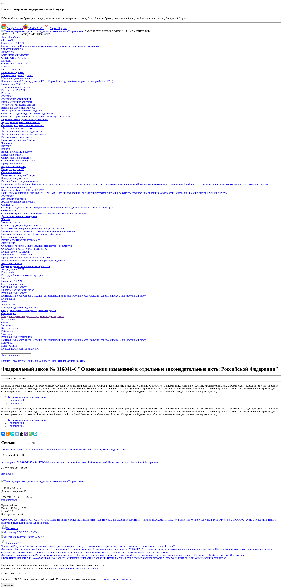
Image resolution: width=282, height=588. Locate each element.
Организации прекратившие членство (22, 125)
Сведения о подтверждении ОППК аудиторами (27, 113)
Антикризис (8, 242)
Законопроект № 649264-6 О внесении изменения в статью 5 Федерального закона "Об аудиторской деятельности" (65, 449)
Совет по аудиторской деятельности (21, 225)
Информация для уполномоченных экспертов (71, 184)
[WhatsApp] (31, 434)
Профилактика (88, 192)
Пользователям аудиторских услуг (20, 348)
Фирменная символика (14, 63)
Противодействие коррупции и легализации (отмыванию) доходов (38, 231)
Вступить (6, 145)
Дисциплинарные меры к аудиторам (21, 131)
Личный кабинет (10, 37)
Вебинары (7, 331)
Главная (5, 360)
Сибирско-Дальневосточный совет (126, 295)
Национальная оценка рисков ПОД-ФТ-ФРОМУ (28, 192)
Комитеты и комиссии (58, 46)
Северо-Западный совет (36, 295)
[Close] (2, 3)
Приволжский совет (61, 295)
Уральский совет (97, 295)
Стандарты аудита (11, 207)
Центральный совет (12, 295)
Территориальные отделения (112, 519)
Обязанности (8, 210)
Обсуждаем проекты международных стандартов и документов (36, 245)
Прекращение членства (14, 163)
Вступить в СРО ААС (13, 90)
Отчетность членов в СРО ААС (19, 160)
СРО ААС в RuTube (27, 532)
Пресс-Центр (8, 278)
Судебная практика (12, 237)
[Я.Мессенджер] (12, 434)
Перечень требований (67, 192)
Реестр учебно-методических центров (22, 275)
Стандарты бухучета (32, 207)
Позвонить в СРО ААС (14, 84)
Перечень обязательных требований (117, 184)
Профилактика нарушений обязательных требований (31, 234)
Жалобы (5, 219)
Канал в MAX (13, 543)
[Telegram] (17, 434)
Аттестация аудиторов (13, 198)
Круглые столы (9, 328)
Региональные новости (14, 292)
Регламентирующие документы (238, 184)
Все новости (8, 473)
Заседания (7, 325)
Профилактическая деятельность (202, 184)
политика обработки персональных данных (75, 568)
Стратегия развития (12, 49)
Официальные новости (14, 287)
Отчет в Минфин (10, 213)
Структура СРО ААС (13, 43)
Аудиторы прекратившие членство (20, 122)
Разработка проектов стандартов (96, 207)
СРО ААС (7, 40)
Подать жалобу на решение (16, 251)
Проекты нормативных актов (17, 289)
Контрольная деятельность (16, 178)
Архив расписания (11, 263)
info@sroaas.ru (9, 499)
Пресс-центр (18, 360)
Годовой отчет (9, 184)
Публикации (8, 298)
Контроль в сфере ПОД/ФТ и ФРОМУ (22, 190)
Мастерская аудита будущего (17, 75)
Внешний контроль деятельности (19, 181)
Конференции (9, 345)
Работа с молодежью (12, 72)
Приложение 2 (16, 403)
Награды (6, 60)
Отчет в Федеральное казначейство (40, 213)
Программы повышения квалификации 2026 (26, 257)
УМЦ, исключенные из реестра (18, 128)
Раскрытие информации (73, 213)
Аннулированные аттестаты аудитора (22, 110)
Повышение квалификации (16, 254)
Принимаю (8, 585)
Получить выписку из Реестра (18, 140)
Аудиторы (7, 96)
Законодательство (11, 222)
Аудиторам (7, 195)
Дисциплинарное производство (19, 216)
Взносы (5, 148)
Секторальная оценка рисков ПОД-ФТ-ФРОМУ (201, 192)
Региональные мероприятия (16, 336)
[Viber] (26, 434)
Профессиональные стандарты (61, 207)
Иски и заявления (11, 69)
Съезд (4, 46)
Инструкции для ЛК (12, 169)
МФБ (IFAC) (106, 81)
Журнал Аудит (9, 304)
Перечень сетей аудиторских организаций (24, 119)
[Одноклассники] (8, 434)
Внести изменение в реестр (16, 151)
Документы (7, 51)
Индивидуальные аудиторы (16, 101)
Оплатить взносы (11, 172)
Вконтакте (12, 528)
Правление (14, 46)
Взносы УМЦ (8, 272)
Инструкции (237, 555)
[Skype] (35, 434)
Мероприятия (8, 319)
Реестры (5, 93)
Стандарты (7, 204)
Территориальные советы (84, 46)
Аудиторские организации (16, 98)
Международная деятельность (18, 78)
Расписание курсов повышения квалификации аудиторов (33, 260)
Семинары (7, 334)
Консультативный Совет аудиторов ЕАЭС (24, 81)
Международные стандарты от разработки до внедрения (32, 316)
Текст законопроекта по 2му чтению (28, 397)
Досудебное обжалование (31, 184)
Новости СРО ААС (12, 281)
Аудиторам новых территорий (18, 201)
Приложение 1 (16, 400)
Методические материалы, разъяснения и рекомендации (32, 228)
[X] (22, 434)
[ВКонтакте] (3, 434)
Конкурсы (7, 342)
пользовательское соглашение (116, 579)
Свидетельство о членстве (16, 157)
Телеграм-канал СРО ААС (31, 536)
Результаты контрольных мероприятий (152, 192)
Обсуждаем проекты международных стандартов (28, 310)
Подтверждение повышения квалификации (25, 266)
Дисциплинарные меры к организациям (23, 134)
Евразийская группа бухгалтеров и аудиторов (73, 81)
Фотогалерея (8, 313)
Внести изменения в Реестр (16, 137)
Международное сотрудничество (19, 307)
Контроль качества (25, 549)
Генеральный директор (33, 46)
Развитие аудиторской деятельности (21, 239)
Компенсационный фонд (15, 54)
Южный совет (80, 295)
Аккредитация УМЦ (12, 269)
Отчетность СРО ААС (13, 57)
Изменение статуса (12, 154)
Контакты (6, 66)
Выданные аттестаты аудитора (18, 107)
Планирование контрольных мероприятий (160, 184)
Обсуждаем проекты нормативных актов (24, 248)
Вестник (6, 301)
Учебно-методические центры (18, 104)
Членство (6, 143)
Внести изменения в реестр (49, 546)
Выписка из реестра (98, 546)
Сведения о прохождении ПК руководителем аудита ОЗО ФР (35, 116)
